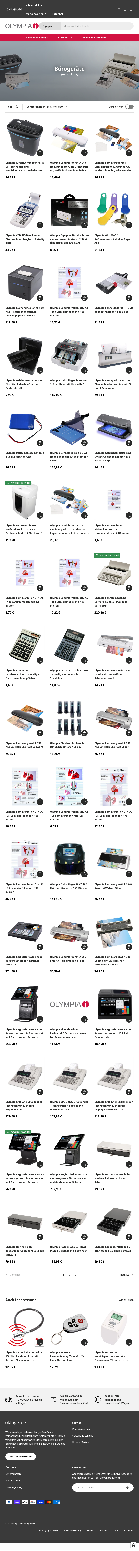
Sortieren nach (36, 106)
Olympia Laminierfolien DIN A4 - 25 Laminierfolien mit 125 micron (69, 815)
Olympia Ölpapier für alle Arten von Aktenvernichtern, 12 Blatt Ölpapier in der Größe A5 (69, 238)
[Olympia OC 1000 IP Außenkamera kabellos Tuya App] (114, 210)
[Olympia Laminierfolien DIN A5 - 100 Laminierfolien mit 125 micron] (69, 573)
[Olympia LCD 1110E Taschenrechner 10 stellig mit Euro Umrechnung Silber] (25, 645)
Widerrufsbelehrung (72, 1530)
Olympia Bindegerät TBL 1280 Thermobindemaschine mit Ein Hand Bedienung (113, 384)
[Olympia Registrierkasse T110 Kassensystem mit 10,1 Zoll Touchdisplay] (114, 1004)
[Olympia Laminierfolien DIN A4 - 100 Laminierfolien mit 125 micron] (69, 282)
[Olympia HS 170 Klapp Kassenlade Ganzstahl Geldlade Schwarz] (25, 1222)
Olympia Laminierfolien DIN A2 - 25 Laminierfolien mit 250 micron (24, 887)
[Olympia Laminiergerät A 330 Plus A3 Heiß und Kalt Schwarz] (25, 718)
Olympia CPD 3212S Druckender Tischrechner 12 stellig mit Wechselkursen (69, 1105)
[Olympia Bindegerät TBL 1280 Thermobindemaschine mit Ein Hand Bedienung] (114, 355)
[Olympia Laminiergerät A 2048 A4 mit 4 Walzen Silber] (114, 859)
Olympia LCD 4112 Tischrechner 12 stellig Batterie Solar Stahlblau (69, 674)
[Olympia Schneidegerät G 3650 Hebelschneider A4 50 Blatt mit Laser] (69, 428)
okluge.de (16, 1523)
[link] (32, 1275)
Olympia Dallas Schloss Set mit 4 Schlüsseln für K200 (24, 454)
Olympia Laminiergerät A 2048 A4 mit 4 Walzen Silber (113, 886)
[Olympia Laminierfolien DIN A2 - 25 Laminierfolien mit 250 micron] (25, 859)
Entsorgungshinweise (48, 1530)
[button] (131, 9)
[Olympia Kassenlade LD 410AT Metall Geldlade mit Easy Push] (69, 1222)
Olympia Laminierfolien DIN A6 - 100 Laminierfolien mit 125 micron (24, 601)
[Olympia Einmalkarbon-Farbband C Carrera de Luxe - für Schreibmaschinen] (69, 1004)
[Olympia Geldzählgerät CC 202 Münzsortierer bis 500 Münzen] (69, 859)
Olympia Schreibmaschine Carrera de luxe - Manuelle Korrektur (110, 601)
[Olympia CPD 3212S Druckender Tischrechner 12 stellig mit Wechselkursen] (69, 1076)
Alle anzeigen (126, 1299)
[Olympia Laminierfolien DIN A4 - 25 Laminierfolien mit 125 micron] (69, 786)
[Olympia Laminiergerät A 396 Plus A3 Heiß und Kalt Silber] (69, 931)
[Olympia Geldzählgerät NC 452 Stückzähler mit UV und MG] (69, 355)
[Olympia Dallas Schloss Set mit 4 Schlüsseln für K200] (25, 428)
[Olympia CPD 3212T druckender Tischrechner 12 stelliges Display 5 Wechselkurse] (114, 1076)
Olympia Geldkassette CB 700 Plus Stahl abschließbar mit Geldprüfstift (23, 384)
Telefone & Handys (36, 37)
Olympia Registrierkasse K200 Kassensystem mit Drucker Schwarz (23, 960)
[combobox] (86, 26)
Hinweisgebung (13, 1487)
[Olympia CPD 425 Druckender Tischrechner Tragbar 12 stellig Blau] (25, 210)
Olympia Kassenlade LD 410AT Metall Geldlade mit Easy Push (68, 1248)
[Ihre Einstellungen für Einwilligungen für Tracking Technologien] (133, 1545)
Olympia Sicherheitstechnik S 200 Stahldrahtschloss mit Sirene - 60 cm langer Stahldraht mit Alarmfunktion (24, 1356)
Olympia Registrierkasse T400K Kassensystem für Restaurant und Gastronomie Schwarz (24, 1178)
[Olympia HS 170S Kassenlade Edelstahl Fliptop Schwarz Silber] (114, 1149)
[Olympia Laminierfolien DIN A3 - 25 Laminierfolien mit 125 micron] (25, 786)
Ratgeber (57, 14)
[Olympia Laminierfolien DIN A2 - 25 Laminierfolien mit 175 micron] (114, 786)
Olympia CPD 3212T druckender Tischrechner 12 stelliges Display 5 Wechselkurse (113, 1105)
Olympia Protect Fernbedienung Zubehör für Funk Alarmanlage (67, 1356)
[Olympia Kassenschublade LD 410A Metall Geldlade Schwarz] (114, 1222)
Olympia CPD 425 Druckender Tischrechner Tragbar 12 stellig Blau (24, 238)
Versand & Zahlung (82, 1435)
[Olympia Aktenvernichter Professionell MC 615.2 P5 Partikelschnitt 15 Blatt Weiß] (25, 500)
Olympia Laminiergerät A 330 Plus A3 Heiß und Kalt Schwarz (24, 745)
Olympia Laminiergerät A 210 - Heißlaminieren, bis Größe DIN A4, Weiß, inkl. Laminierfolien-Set (69, 166)
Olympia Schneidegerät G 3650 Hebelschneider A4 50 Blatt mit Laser (69, 456)
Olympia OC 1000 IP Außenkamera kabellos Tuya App (112, 238)
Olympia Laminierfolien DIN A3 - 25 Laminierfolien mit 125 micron (24, 815)
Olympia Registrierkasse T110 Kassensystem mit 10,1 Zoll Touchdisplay (112, 1033)
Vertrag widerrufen (21, 1456)
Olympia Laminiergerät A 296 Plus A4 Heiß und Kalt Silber (112, 745)
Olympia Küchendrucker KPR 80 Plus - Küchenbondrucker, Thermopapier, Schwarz (24, 311)
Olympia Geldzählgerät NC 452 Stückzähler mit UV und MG (68, 382)
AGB (116, 1530)
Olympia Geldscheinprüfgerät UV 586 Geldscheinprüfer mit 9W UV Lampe (112, 456)
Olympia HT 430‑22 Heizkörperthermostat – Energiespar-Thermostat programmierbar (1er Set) (110, 1356)
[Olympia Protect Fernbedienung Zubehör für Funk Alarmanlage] (69, 1327)
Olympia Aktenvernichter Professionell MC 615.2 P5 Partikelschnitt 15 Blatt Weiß (23, 529)
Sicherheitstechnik (94, 37)
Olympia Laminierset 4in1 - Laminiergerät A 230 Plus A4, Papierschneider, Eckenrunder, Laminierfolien (68, 529)
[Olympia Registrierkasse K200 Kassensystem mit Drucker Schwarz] (25, 931)
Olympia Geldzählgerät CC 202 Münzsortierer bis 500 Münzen (68, 886)
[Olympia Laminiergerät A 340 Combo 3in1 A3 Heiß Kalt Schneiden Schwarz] (114, 931)
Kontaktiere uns (81, 1429)
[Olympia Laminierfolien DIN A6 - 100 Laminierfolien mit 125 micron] (25, 573)
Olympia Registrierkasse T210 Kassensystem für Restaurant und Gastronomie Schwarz (24, 1033)
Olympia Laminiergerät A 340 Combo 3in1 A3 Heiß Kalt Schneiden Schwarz (112, 960)
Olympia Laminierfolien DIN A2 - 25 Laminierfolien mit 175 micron (113, 815)
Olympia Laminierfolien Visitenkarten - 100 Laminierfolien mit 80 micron (112, 529)
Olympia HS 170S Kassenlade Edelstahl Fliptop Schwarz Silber (112, 1178)
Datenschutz (103, 1530)
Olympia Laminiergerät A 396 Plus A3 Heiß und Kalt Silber (68, 958)
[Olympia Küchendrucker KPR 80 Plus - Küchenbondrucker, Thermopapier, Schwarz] (25, 282)
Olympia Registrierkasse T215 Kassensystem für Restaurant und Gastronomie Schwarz (69, 1178)
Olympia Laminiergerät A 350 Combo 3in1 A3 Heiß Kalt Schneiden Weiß (112, 674)
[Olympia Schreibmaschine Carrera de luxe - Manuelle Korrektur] (114, 573)
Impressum (129, 1530)
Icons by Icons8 (28, 1523)
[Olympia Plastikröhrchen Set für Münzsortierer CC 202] (69, 718)
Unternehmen (13, 1473)
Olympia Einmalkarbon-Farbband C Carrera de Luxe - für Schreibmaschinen (68, 1033)
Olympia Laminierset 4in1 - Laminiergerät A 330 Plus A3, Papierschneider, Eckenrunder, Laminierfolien (113, 166)
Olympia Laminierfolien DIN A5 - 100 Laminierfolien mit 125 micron (69, 601)
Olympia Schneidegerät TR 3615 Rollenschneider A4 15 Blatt (113, 309)
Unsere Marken (80, 1442)
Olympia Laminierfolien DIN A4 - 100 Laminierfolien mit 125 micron (69, 311)
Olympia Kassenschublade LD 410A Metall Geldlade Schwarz (112, 1248)
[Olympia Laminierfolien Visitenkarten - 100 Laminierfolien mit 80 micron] (114, 500)
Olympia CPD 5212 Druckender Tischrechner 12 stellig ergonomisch (23, 1105)
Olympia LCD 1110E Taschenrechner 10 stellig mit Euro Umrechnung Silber (24, 674)
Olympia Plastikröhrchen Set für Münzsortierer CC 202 (68, 745)
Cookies (89, 1530)
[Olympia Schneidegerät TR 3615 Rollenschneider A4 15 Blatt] (114, 282)
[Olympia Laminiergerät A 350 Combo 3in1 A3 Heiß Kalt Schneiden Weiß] (114, 645)
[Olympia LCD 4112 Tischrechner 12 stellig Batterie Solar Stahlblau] (69, 645)
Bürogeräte (65, 37)
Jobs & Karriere (13, 1480)
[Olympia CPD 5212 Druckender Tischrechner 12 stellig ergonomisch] (25, 1076)
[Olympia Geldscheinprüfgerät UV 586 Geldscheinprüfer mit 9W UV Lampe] (114, 428)
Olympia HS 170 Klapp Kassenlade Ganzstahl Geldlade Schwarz (24, 1250)
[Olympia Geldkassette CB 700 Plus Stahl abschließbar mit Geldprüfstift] (25, 355)
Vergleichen (116, 106)
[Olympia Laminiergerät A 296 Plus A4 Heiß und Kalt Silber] (114, 718)
